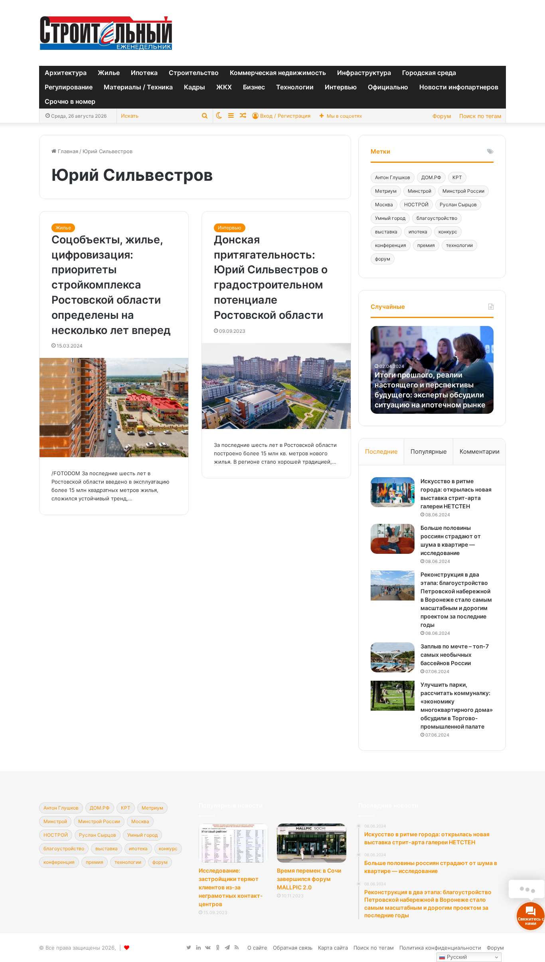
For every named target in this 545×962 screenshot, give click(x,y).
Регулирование (69, 87)
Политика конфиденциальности (440, 947)
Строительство (194, 73)
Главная (67, 151)
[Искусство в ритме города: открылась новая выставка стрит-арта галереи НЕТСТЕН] (393, 492)
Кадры (194, 87)
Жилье (109, 73)
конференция (390, 245)
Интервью (341, 87)
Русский (456, 957)
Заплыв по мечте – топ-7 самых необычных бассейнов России (455, 654)
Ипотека (144, 73)
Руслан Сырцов (458, 204)
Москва (384, 204)
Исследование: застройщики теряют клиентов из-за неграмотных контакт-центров (231, 887)
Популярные (429, 451)
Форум (441, 116)
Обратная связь (292, 947)
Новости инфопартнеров (458, 87)
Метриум (386, 191)
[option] (432, 370)
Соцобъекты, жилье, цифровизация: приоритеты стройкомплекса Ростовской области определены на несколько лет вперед (111, 285)
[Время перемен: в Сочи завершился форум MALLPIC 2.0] (311, 843)
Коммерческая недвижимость (278, 73)
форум (382, 259)
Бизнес (254, 87)
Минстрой (419, 191)
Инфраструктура (364, 73)
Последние (381, 451)
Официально (388, 87)
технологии (459, 245)
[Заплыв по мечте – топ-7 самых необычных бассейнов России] (393, 657)
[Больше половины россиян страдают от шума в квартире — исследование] (393, 539)
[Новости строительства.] (106, 33)
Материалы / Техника (138, 87)
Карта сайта (333, 947)
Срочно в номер (70, 101)
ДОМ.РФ (431, 177)
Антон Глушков (392, 177)
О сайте (257, 947)
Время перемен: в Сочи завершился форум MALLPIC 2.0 (309, 879)
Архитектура (66, 73)
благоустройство (437, 218)
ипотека (418, 232)
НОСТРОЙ (416, 204)
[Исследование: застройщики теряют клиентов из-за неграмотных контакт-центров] (233, 843)
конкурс (447, 232)
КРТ (457, 177)
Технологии (295, 87)
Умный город (390, 218)
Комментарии (480, 451)
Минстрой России (463, 191)
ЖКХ (224, 87)
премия (426, 245)
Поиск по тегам (480, 116)
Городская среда (429, 73)
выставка (386, 232)
